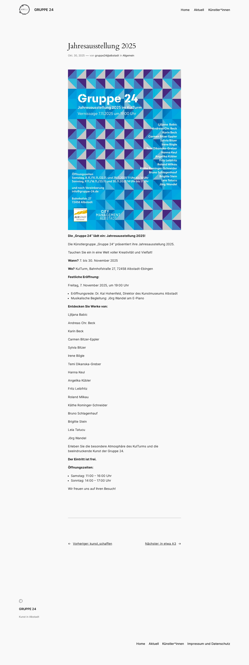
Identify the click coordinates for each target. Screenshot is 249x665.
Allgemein (128, 55)
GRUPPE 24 (44, 9)
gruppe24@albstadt (107, 55)
